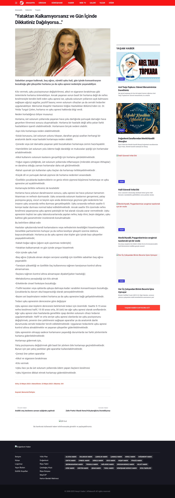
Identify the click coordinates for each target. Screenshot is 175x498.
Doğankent (44, 460)
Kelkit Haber (142, 464)
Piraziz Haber (136, 460)
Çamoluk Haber (101, 457)
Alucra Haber (71, 457)
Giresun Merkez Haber (125, 464)
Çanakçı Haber (116, 457)
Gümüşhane (57, 3)
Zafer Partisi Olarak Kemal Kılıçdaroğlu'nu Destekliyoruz (88, 411)
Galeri (93, 3)
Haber (71, 3)
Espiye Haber (70, 460)
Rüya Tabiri (44, 464)
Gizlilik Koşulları (21, 471)
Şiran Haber (96, 468)
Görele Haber (98, 460)
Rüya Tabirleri (145, 468)
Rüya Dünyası (45, 471)
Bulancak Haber (86, 457)
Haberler (28, 10)
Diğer (111, 3)
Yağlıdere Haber (107, 464)
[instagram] (157, 447)
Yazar (102, 3)
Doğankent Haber (145, 457)
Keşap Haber (123, 460)
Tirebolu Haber (92, 464)
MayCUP (43, 475)
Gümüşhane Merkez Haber (127, 468)
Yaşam (37, 10)
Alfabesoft (91, 491)
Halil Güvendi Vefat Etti (128, 189)
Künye (17, 460)
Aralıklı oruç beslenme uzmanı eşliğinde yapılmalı (35, 411)
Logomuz (18, 464)
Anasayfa (30, 3)
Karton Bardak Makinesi (49, 478)
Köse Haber (70, 468)
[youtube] (150, 447)
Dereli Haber (130, 457)
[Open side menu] (16, 3)
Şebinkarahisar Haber (74, 464)
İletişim (18, 457)
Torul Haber (109, 468)
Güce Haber (110, 460)
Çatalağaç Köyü (46, 468)
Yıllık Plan (44, 457)
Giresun (42, 3)
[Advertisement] (138, 25)
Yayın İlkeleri (20, 468)
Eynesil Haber (84, 460)
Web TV (83, 3)
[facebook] (143, 447)
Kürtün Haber (83, 468)
